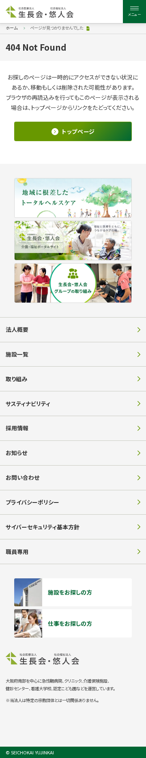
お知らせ (16, 453)
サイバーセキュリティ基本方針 (42, 527)
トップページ (78, 131)
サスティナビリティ (28, 403)
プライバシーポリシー (32, 502)
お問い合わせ (22, 477)
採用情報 (17, 428)
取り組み (16, 379)
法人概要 (17, 329)
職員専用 (17, 552)
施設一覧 (17, 354)
